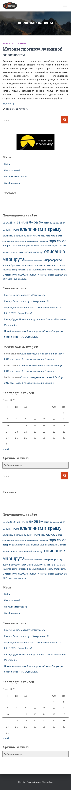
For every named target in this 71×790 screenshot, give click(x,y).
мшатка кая (18, 252)
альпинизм (10, 229)
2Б (11, 222)
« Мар (5, 449)
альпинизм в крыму (40, 229)
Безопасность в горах (15, 43)
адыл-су (48, 223)
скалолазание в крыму (49, 265)
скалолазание (26, 265)
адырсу (56, 223)
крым (28, 246)
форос (51, 275)
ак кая (62, 223)
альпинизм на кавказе (40, 235)
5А (31, 222)
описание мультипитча (35, 260)
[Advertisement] (21, 202)
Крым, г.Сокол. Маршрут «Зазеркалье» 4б (26, 301)
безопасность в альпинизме (26, 241)
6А (41, 222)
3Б (19, 222)
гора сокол (57, 241)
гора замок (43, 241)
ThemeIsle (47, 782)
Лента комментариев (15, 176)
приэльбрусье (10, 265)
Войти (7, 164)
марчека (44, 245)
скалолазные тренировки (14, 270)
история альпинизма (13, 245)
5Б (36, 222)
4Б (27, 222)
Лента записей (12, 170)
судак (6, 274)
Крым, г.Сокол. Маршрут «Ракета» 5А (24, 295)
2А (7, 222)
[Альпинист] (11, 6)
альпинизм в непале (12, 236)
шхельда (22, 279)
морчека (7, 252)
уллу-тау (43, 275)
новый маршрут (33, 252)
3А (14, 222)
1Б (3, 223)
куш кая (35, 245)
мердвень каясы (57, 245)
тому (22, 108)
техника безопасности (25, 274)
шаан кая (12, 279)
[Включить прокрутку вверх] (64, 783)
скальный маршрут (36, 269)
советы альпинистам (56, 270)
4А (23, 222)
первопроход (53, 260)
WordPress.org (12, 183)
